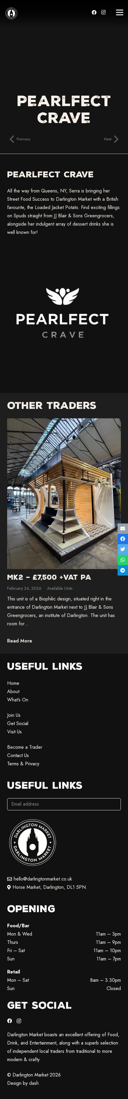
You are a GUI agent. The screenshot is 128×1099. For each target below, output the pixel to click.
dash (34, 1083)
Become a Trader (24, 747)
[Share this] (123, 539)
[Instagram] (103, 12)
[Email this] (123, 528)
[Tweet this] (123, 549)
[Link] (11, 13)
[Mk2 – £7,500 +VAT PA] (64, 532)
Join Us (14, 715)
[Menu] (119, 12)
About (13, 691)
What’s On (17, 699)
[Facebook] (94, 12)
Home (13, 683)
